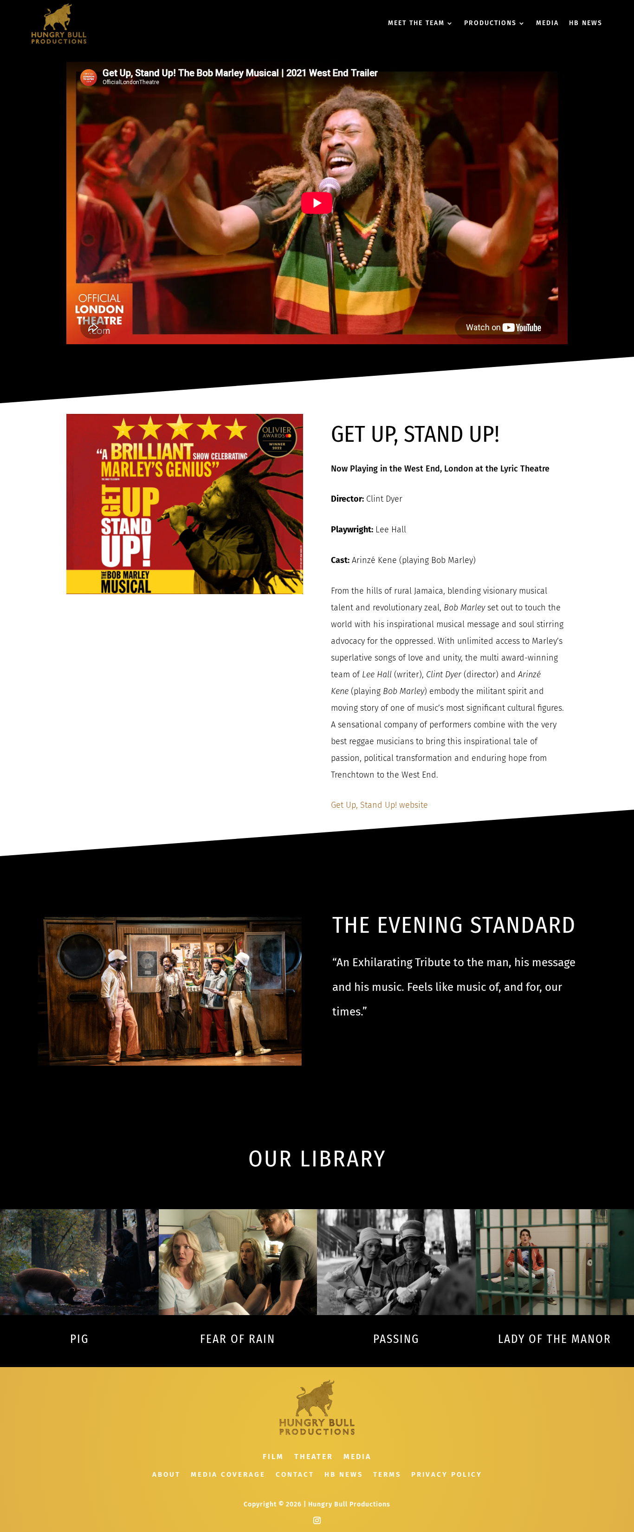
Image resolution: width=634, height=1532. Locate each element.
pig (79, 1339)
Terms (387, 1475)
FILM (273, 1457)
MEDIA (547, 23)
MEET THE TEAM (416, 23)
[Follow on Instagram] (317, 1520)
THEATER (313, 1457)
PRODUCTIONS (490, 23)
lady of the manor (554, 1339)
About (166, 1475)
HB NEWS (585, 23)
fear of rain (237, 1339)
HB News (343, 1475)
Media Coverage (228, 1475)
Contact (295, 1475)
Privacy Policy (446, 1475)
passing (396, 1339)
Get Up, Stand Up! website (379, 805)
